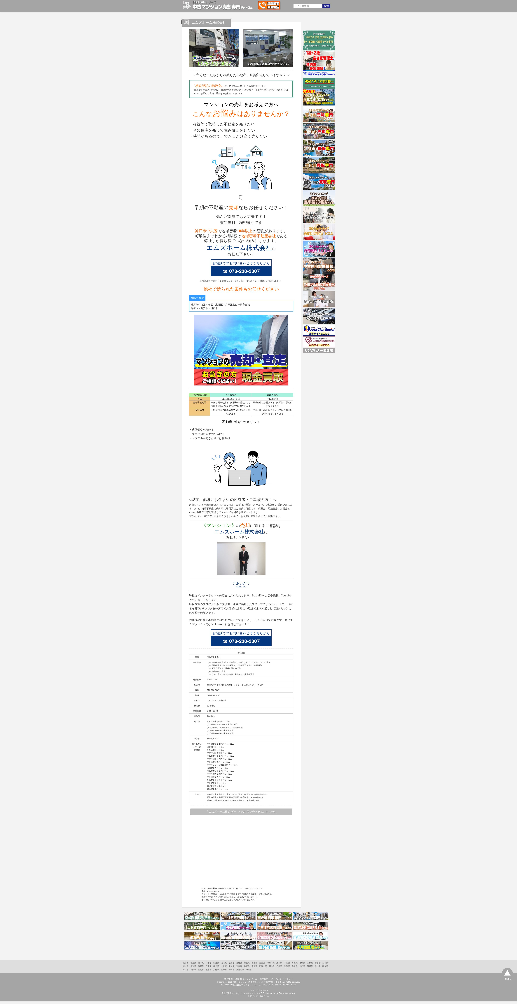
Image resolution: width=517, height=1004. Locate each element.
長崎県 (224, 969)
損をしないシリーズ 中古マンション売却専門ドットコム (257, 981)
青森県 (193, 962)
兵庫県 (247, 966)
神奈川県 (271, 962)
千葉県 (287, 962)
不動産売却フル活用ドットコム (220, 771)
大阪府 (224, 966)
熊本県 (209, 969)
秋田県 (209, 962)
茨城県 (239, 962)
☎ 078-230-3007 (241, 270)
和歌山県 (263, 966)
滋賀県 (231, 966)
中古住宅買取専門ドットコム (219, 759)
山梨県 (310, 962)
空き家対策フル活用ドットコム (220, 743)
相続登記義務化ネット (216, 786)
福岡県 (193, 969)
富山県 (318, 962)
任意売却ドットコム (215, 749)
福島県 (231, 962)
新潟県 (295, 962)
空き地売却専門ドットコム (218, 777)
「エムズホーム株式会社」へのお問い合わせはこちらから (241, 811)
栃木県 (254, 962)
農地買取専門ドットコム (217, 789)
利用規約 (264, 978)
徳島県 (185, 969)
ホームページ (213, 738)
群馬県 (247, 962)
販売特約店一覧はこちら (258, 996)
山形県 (224, 962)
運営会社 (228, 978)
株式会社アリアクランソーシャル (246, 984)
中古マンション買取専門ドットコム (222, 765)
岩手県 (201, 962)
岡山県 (272, 966)
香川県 (318, 966)
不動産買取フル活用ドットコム (220, 756)
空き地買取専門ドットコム (218, 762)
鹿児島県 (240, 969)
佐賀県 (201, 969)
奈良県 (254, 966)
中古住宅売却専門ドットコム (219, 774)
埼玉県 (279, 962)
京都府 (239, 966)
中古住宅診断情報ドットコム (219, 752)
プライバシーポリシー (282, 978)
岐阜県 (216, 966)
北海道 (185, 962)
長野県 (302, 962)
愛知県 (193, 966)
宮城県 (216, 962)
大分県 (216, 969)
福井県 (185, 966)
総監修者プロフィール (246, 978)
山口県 (302, 966)
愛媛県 (310, 966)
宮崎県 (231, 969)
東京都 (262, 962)
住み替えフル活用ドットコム (219, 780)
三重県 (209, 966)
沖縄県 (249, 969)
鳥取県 (287, 966)
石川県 (325, 962)
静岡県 (201, 966)
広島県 (279, 966)
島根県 (295, 966)
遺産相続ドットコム (215, 747)
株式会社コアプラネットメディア (246, 993)
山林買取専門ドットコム (217, 768)
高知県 (325, 966)
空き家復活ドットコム (216, 783)
